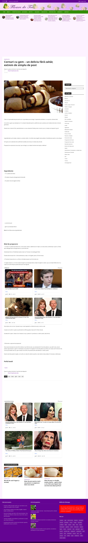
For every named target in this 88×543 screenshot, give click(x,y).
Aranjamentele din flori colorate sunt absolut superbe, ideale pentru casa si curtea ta (9, 17)
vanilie (68, 535)
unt (80, 533)
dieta (66, 524)
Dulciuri (37, 12)
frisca (80, 524)
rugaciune (73, 531)
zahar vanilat (62, 537)
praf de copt (66, 531)
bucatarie (81, 520)
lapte (61, 529)
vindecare (77, 535)
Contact (66, 12)
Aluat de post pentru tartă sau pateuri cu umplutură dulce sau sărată (32, 483)
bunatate (66, 522)
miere (65, 529)
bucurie (61, 522)
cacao (71, 522)
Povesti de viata (16, 12)
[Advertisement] (44, 39)
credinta (61, 524)
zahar (81, 535)
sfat (65, 533)
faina (12, 376)
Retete (30, 12)
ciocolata (80, 522)
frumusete (62, 526)
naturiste (69, 529)
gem (16, 376)
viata (72, 535)
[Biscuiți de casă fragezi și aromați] (13, 472)
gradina (67, 526)
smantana (69, 533)
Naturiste (24, 12)
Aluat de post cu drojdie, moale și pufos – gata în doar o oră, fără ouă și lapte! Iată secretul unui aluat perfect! (53, 483)
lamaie (81, 526)
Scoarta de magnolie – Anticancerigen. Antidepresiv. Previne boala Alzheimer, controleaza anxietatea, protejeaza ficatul (66, 18)
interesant (76, 526)
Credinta (59, 12)
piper (82, 529)
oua (73, 529)
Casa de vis (44, 12)
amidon (61, 520)
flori (77, 524)
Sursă (5, 367)
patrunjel (77, 529)
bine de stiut (70, 520)
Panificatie (6, 59)
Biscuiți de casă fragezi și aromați (11, 481)
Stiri (4, 12)
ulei (22, 376)
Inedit (8, 12)
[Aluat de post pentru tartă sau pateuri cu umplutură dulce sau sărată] (33, 472)
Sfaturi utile (52, 12)
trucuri (74, 533)
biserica (75, 520)
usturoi (61, 535)
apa (9, 376)
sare (19, 376)
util (65, 535)
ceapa (75, 522)
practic (61, 531)
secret (61, 533)
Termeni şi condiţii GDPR (13, 1)
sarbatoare (78, 531)
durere (69, 524)
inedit (71, 526)
